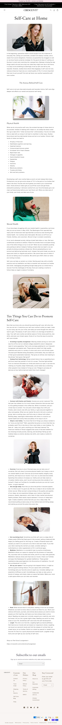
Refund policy (18, 722)
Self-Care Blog (16, 697)
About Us (35, 678)
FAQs (14, 701)
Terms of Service (25, 690)
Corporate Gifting (35, 688)
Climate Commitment (36, 699)
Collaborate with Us (36, 693)
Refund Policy (25, 684)
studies (21, 68)
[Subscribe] (43, 664)
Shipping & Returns (15, 691)
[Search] (50, 10)
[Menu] (4, 10)
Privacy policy (26, 722)
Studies (50, 134)
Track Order (15, 684)
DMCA (24, 694)
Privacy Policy (25, 679)
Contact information (52, 722)
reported (46, 230)
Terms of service (34, 722)
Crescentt (52, 346)
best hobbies (47, 429)
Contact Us (15, 679)
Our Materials (35, 683)
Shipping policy (42, 722)
